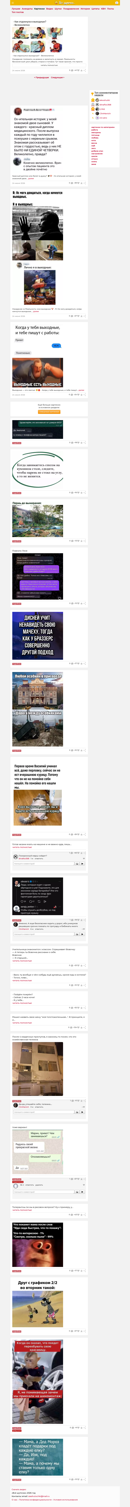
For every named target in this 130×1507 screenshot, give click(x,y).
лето (93, 148)
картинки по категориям (103, 127)
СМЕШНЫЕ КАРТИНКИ (49, 412)
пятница (95, 135)
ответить (39, 858)
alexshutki (105, 100)
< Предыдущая (41, 77)
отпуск (94, 159)
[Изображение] (77, 863)
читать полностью (22, 847)
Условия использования (65, 1500)
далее (31, 178)
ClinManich (24, 929)
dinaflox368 (24, 858)
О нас (14, 1500)
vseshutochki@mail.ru (39, 1496)
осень (94, 161)
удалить (39, 1185)
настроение (97, 154)
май (93, 146)
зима (93, 164)
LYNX (102, 109)
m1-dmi (103, 118)
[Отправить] (82, 863)
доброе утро (97, 151)
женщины (96, 132)
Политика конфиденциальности (35, 1500)
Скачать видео (19, 1489)
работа (94, 130)
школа (94, 156)
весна (94, 143)
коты (93, 140)
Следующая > (57, 77)
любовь (94, 138)
